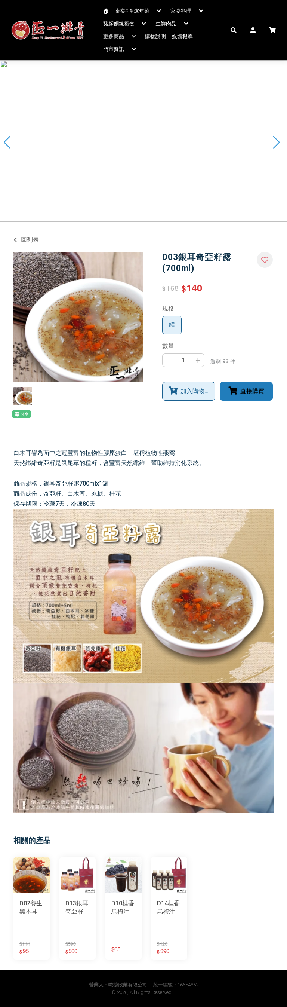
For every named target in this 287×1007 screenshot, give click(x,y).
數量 (168, 345)
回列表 (30, 239)
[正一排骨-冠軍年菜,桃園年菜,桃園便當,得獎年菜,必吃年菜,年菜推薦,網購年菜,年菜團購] (48, 30)
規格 (168, 308)
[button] (233, 30)
